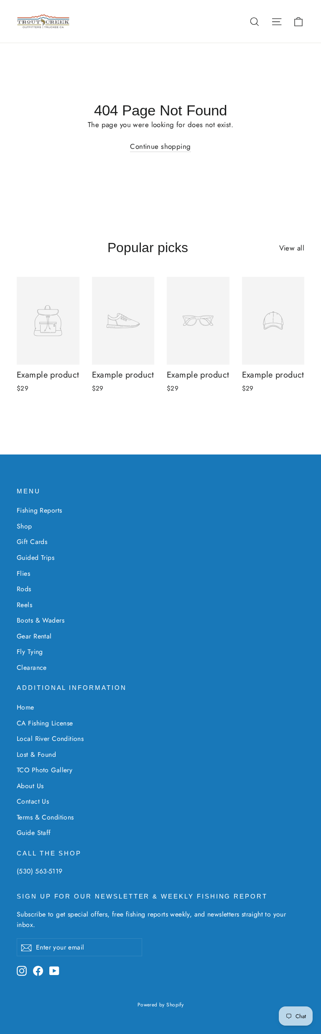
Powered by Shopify (161, 1004)
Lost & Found (36, 754)
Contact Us (33, 801)
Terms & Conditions (45, 817)
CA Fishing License (45, 723)
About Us (30, 786)
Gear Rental (34, 636)
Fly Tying (30, 651)
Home (25, 707)
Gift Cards (32, 541)
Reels (24, 605)
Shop (24, 526)
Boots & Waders (40, 620)
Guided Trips (35, 557)
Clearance (32, 667)
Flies (23, 573)
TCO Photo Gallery (44, 770)
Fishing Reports (39, 510)
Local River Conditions (50, 738)
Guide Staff (34, 832)
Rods (24, 589)
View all (291, 248)
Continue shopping (160, 146)
